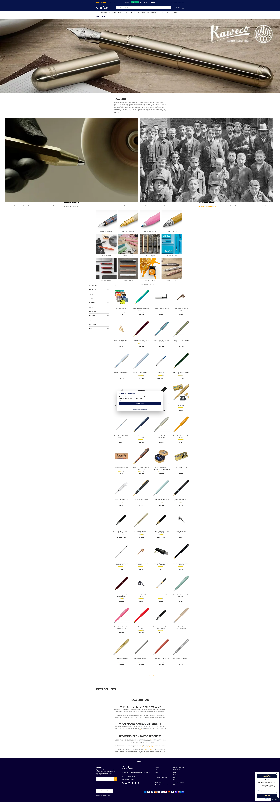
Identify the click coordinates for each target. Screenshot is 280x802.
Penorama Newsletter (178, 767)
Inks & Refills (140, 12)
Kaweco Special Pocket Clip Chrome (181, 532)
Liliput (141, 729)
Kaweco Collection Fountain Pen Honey (181, 436)
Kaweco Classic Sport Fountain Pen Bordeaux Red (141, 341)
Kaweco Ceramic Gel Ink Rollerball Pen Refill (121, 563)
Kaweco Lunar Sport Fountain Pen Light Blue (121, 372)
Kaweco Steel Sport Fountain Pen (181, 658)
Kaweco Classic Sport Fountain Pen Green (181, 372)
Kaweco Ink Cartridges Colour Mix (121, 468)
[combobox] (143, 7)
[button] (182, 7)
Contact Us (157, 772)
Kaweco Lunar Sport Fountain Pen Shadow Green (181, 341)
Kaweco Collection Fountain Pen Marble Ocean (141, 309)
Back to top (139, 761)
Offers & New (104, 12)
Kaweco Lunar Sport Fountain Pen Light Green (161, 436)
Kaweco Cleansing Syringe (121, 499)
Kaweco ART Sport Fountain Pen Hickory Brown (141, 468)
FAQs (174, 779)
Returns (156, 779)
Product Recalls (158, 782)
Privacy (175, 777)
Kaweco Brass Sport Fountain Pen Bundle (181, 404)
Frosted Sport (146, 746)
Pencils (120, 12)
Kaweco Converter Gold (161, 595)
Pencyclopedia (177, 769)
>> (153, 675)
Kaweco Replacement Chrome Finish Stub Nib (161, 627)
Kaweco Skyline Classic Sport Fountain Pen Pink (121, 627)
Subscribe (267, 796)
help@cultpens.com (129, 779)
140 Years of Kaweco (206, 203)
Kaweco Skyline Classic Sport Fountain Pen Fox (161, 659)
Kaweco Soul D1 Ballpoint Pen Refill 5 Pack (121, 436)
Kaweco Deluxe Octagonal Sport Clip (181, 309)
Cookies (175, 774)
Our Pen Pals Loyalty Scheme (162, 777)
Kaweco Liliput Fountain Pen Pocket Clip (141, 563)
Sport (151, 739)
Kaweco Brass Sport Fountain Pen (121, 659)
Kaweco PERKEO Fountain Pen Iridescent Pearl (141, 372)
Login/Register (179, 2)
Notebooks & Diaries (152, 12)
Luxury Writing (129, 12)
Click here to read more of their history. (207, 206)
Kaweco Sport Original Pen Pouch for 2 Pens (161, 563)
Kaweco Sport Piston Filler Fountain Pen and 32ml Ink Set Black (161, 468)
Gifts (168, 12)
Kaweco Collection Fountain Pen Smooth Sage (181, 595)
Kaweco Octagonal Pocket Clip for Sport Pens (121, 341)
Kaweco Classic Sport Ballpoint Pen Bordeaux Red (121, 595)
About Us (157, 767)
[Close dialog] (276, 773)
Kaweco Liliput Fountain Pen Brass (141, 532)
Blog (174, 772)
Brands (175, 12)
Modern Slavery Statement (161, 784)
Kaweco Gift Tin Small (181, 467)
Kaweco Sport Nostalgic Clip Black (141, 595)
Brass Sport (140, 746)
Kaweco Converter (161, 372)
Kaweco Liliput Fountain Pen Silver (141, 659)
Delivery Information (160, 774)
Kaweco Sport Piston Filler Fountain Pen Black (141, 500)
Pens (113, 12)
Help (171, 2)
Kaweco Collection (149, 749)
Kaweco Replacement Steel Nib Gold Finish (161, 532)
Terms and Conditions (178, 782)
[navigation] (100, 307)
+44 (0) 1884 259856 (130, 777)
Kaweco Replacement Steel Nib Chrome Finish (121, 532)
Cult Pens (100, 795)
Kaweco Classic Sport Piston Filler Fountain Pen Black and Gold (181, 500)
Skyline (154, 746)
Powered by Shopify (106, 795)
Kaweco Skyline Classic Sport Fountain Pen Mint (161, 500)
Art (163, 12)
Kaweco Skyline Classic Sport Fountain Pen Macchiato (181, 627)
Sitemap (175, 784)
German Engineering (71, 203)
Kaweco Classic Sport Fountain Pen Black (181, 563)
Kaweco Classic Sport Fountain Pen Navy (141, 436)
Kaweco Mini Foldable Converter (161, 308)
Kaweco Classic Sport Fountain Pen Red (141, 627)
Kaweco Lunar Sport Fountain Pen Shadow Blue (161, 341)
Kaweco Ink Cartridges (121, 308)
